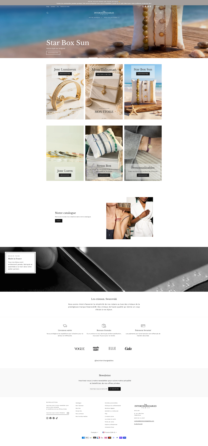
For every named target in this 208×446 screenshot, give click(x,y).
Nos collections (111, 17)
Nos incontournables (82, 416)
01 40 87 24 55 (138, 423)
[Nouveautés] (65, 91)
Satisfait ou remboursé (111, 411)
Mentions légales (109, 408)
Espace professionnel (111, 424)
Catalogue (78, 403)
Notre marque (95, 17)
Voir (59, 220)
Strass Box (79, 411)
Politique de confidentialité (113, 405)
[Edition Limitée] (104, 91)
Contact (53, 6)
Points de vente (64, 6)
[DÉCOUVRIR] (65, 153)
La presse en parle (110, 419)
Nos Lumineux (80, 413)
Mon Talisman (80, 405)
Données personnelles (111, 403)
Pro (58, 6)
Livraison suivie (109, 416)
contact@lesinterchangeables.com (144, 421)
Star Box (78, 408)
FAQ (106, 413)
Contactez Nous (109, 427)
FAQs (47, 6)
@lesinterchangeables (104, 361)
